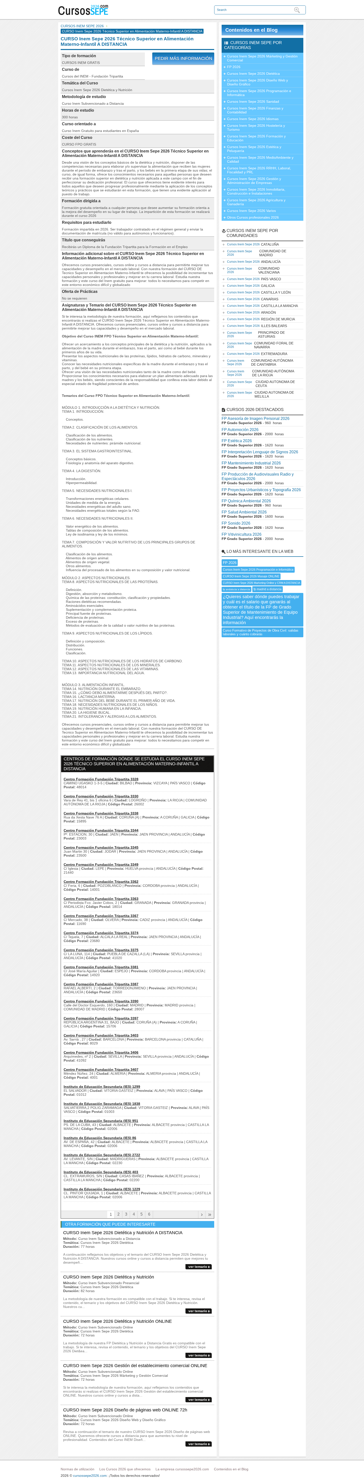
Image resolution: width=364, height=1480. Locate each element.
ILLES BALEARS (257, 326)
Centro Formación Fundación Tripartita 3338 (101, 813)
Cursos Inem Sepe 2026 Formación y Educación (256, 138)
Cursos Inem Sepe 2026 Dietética (253, 74)
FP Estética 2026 (237, 441)
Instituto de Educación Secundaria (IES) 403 (101, 1172)
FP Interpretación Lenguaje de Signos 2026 (260, 452)
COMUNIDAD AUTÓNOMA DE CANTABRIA (260, 362)
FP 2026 (233, 67)
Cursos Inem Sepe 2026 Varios (251, 211)
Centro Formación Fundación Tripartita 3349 (101, 865)
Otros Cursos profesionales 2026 (253, 217)
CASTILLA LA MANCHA (262, 306)
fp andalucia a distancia (236, 589)
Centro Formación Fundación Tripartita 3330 (101, 796)
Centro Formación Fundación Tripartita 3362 (101, 882)
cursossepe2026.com (90, 1476)
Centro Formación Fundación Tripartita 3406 (101, 1052)
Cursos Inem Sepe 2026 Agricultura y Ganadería (256, 202)
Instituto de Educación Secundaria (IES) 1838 (102, 1104)
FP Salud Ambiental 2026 (244, 512)
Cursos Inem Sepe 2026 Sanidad (253, 101)
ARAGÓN (251, 312)
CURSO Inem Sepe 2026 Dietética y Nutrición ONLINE (117, 1321)
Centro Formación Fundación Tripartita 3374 (101, 933)
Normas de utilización (77, 1469)
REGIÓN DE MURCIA (261, 319)
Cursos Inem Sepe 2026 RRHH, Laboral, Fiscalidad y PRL (259, 170)
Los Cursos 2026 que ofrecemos (125, 1469)
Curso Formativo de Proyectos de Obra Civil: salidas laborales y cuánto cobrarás (260, 632)
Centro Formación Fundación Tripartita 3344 (101, 830)
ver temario (197, 1267)
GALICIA (251, 286)
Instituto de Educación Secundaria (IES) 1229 (102, 1189)
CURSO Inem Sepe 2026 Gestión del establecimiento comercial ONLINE (135, 1365)
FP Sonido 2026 (236, 523)
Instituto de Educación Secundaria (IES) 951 (101, 1121)
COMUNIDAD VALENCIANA (253, 270)
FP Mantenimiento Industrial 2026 (251, 463)
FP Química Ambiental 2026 (246, 501)
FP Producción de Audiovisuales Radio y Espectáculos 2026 (258, 476)
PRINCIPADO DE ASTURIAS (256, 334)
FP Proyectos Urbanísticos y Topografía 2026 (261, 490)
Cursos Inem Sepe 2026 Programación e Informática (259, 93)
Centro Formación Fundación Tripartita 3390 (101, 1001)
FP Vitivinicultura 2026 (241, 534)
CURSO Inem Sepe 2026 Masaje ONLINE (251, 576)
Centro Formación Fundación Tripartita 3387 (101, 984)
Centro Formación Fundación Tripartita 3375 (101, 950)
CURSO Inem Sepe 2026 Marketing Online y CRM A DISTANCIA (261, 582)
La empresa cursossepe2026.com (182, 1469)
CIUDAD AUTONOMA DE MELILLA (260, 394)
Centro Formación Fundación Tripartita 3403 (101, 1035)
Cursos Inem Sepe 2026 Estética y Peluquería (254, 149)
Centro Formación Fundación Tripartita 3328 (101, 779)
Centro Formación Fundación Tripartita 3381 (101, 967)
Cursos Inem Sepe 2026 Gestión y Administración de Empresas (254, 181)
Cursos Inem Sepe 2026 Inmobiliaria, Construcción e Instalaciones (256, 191)
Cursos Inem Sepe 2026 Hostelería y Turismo (256, 127)
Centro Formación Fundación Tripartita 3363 (101, 899)
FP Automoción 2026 (240, 430)
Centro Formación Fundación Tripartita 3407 (101, 1070)
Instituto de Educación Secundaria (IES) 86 (100, 1138)
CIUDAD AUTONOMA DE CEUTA (261, 384)
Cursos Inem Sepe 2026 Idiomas (253, 119)
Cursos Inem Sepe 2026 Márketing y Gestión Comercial (262, 58)
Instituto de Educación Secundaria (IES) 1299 (102, 1087)
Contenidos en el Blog (251, 30)
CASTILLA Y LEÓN (259, 292)
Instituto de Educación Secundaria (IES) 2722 (102, 1155)
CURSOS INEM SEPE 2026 (82, 26)
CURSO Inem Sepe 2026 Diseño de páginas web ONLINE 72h (125, 1409)
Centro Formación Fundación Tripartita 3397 (101, 1018)
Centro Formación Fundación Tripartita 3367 (101, 916)
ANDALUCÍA (254, 262)
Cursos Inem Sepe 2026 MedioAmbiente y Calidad (260, 159)
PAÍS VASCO (254, 279)
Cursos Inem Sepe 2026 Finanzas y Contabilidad (255, 110)
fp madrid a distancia (268, 589)
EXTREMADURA (257, 354)
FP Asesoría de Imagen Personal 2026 (255, 418)
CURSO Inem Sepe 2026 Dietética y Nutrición (108, 1277)
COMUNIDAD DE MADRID (256, 253)
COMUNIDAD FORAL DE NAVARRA (260, 345)
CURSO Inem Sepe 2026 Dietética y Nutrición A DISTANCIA (122, 1232)
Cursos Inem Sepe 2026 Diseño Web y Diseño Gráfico (257, 82)
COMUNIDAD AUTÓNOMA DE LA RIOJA (260, 373)
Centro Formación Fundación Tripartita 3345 (101, 847)
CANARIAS (252, 299)
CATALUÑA (253, 244)
